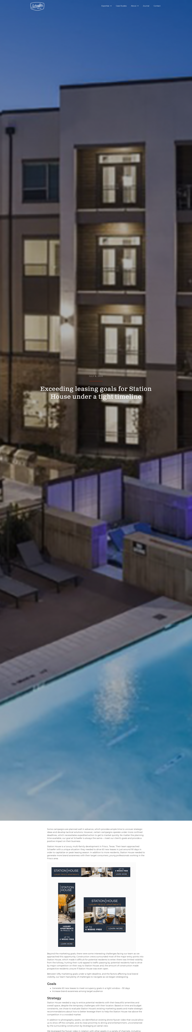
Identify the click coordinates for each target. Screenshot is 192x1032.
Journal (146, 6)
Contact (157, 6)
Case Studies (121, 6)
